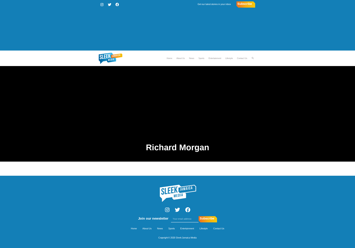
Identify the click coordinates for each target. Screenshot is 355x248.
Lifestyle (229, 58)
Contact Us (242, 58)
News (191, 58)
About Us (180, 58)
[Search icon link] (252, 58)
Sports (201, 58)
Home (169, 58)
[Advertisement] (177, 29)
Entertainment (215, 58)
